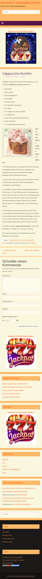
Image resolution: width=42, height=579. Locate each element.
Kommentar (6, 275)
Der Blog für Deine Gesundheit (12, 557)
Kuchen (23, 77)
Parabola (22, 576)
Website (5, 309)
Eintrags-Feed (7, 535)
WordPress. (31, 576)
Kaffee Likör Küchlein (32, 250)
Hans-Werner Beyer (8, 488)
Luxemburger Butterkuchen (22, 504)
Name (4, 294)
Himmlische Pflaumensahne (11, 393)
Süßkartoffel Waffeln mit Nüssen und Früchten (17, 387)
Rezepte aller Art (7, 563)
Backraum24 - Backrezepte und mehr (21, 2)
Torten (4, 473)
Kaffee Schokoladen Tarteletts (17, 491)
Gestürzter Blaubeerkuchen (26, 488)
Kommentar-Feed (8, 538)
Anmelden (5, 532)
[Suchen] (37, 12)
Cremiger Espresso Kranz (9, 251)
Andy (4, 491)
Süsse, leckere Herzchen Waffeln (13, 390)
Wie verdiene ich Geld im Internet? (13, 560)
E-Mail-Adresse (7, 301)
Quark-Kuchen (22, 495)
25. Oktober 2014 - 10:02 (10, 77)
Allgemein (5, 459)
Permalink (33, 243)
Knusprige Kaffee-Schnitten (11, 397)
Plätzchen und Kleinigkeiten (11, 469)
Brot (3, 463)
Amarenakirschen (14, 240)
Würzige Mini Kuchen (20, 501)
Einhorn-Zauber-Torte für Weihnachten (14, 384)
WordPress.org (7, 542)
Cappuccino (23, 240)
